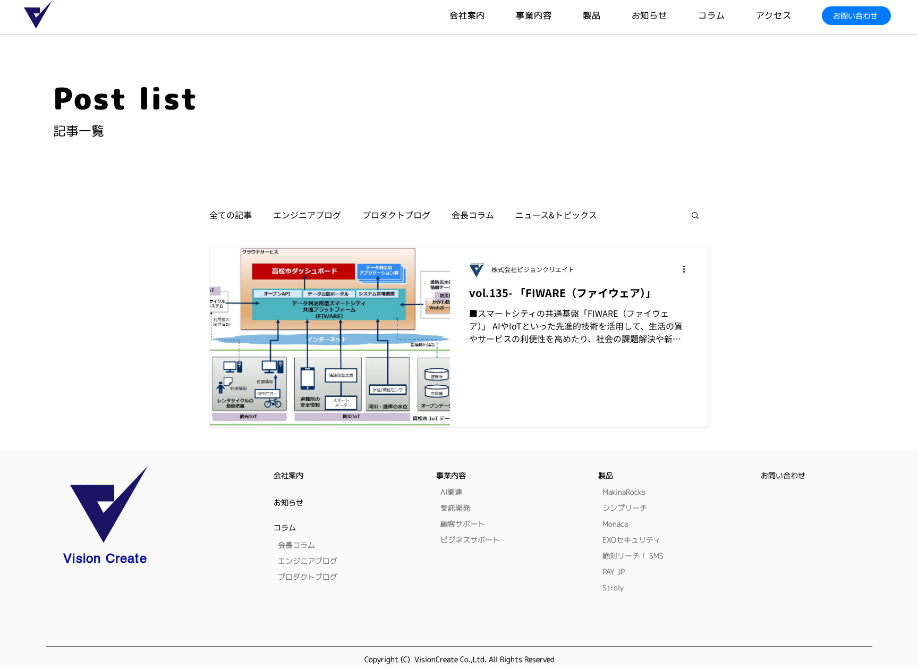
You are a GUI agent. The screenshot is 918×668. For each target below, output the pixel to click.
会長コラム (473, 215)
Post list (126, 98)
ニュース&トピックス (556, 215)
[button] (607, 15)
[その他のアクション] (687, 269)
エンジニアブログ (307, 215)
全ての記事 (230, 215)
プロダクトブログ (396, 215)
